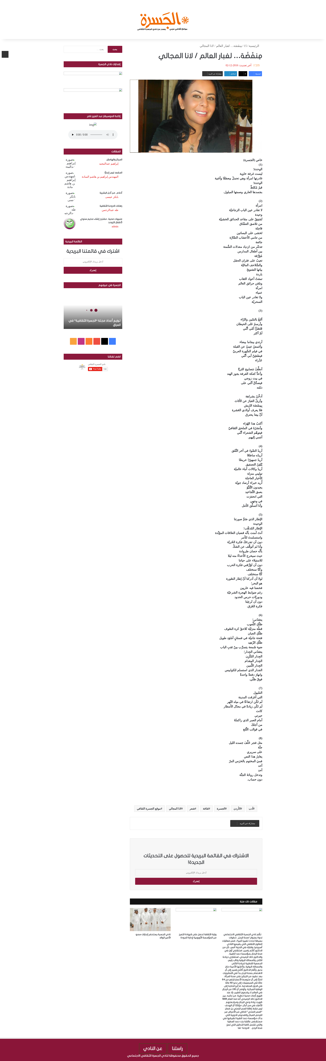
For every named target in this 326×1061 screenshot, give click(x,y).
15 (245, 46)
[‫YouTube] (96, 341)
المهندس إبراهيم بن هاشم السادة (100, 176)
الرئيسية (254, 46)
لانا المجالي (175, 808)
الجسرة (221, 808)
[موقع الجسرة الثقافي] (163, 19)
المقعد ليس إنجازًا (113, 172)
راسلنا (177, 1048)
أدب (251, 808)
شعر (192, 808)
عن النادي (152, 1048)
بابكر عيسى (111, 196)
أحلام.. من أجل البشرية (111, 193)
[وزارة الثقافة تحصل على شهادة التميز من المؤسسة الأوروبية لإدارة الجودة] (196, 919)
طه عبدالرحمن (110, 210)
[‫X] (104, 341)
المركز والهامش (114, 159)
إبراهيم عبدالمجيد (108, 163)
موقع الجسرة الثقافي (149, 808)
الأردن (237, 808)
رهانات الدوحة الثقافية (111, 206)
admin (115, 226)
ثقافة (206, 808)
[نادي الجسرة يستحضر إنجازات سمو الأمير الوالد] (150, 919)
